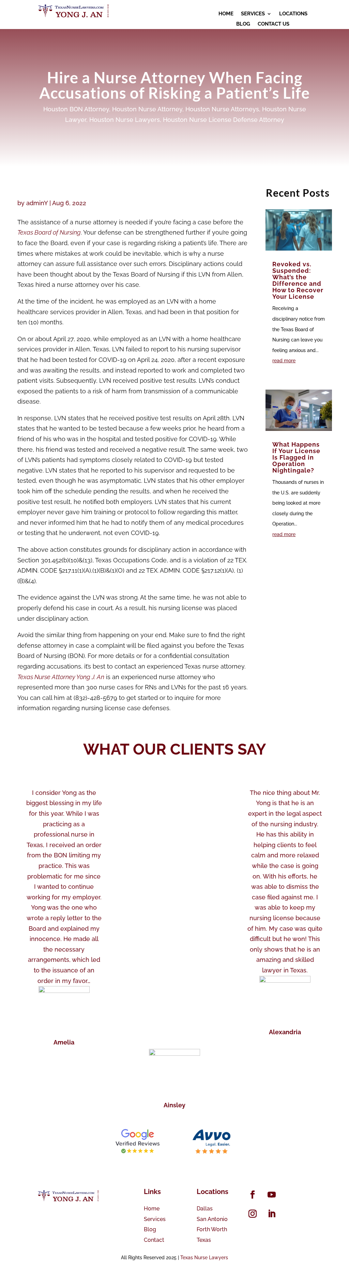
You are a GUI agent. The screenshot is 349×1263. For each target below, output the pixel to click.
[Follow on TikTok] (291, 1195)
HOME (225, 14)
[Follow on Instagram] (252, 1214)
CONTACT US (273, 24)
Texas (204, 1240)
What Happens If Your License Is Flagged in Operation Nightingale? (296, 457)
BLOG (243, 24)
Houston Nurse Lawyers (124, 119)
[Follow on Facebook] (252, 1195)
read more (283, 360)
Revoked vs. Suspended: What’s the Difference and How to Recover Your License (297, 280)
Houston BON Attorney (76, 109)
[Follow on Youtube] (271, 1195)
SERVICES (253, 14)
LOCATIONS (293, 14)
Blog (150, 1229)
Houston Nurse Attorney (147, 109)
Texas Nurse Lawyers (204, 1257)
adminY (37, 203)
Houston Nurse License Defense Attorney (223, 119)
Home (152, 1208)
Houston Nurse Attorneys (222, 109)
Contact (154, 1240)
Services (155, 1219)
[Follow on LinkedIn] (271, 1214)
